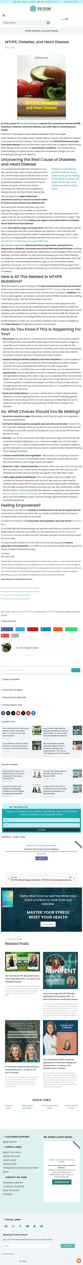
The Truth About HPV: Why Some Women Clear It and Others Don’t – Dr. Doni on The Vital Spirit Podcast (16, 732)
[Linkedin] (33, 713)
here (55, 385)
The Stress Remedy (28, 123)
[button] (3, 15)
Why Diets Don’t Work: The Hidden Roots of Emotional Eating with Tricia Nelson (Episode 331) (13, 775)
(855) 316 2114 (10, 1142)
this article (77, 379)
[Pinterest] (28, 713)
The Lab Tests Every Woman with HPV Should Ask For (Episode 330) (54, 773)
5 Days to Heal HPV (11, 679)
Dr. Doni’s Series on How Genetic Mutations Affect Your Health (37, 134)
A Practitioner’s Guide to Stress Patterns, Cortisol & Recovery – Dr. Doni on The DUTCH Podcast (15, 746)
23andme (15, 369)
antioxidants (20, 458)
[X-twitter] (23, 713)
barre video (16, 444)
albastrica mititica (27, 612)
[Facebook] (6, 1226)
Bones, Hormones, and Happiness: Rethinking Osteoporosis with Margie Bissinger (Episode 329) (13, 790)
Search (75, 670)
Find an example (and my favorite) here (22, 493)
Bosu (38, 441)
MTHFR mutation (53, 289)
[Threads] (13, 713)
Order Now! (48, 924)
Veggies (14, 612)
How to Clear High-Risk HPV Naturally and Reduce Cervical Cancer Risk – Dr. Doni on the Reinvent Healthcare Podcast (55, 732)
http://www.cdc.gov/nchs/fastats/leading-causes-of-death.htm (21, 588)
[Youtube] (18, 713)
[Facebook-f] (3, 713)
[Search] (48, 22)
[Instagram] (8, 713)
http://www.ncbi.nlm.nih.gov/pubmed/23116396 (16, 599)
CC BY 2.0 (50, 612)
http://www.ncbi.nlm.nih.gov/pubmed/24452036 (16, 595)
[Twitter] (34, 1226)
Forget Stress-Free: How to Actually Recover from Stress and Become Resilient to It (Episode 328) (55, 790)
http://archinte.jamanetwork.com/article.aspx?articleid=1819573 (21, 591)
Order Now (62, 1182)
